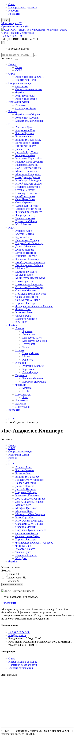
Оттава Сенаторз (25, 189)
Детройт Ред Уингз (26, 152)
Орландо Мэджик (25, 290)
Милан (26, 356)
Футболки (21, 92)
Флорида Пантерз (25, 215)
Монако (27, 387)
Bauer (18, 67)
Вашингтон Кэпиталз (28, 139)
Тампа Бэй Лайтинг (27, 205)
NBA (11, 227)
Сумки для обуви (25, 108)
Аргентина (21, 400)
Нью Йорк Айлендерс (28, 180)
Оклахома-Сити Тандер (29, 287)
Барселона (28, 369)
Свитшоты (21, 86)
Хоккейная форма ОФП (29, 76)
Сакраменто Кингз (26, 296)
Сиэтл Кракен (23, 202)
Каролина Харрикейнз (28, 158)
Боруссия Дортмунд (34, 381)
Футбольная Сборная (27, 114)
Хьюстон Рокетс (25, 312)
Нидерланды (23, 394)
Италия (19, 350)
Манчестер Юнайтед (34, 340)
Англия (19, 328)
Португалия (22, 406)
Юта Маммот (23, 224)
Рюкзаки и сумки (18, 101)
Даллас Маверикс (25, 246)
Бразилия (20, 403)
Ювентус (27, 359)
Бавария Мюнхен (32, 378)
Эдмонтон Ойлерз (26, 221)
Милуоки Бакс (24, 274)
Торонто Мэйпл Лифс (28, 208)
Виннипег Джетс (25, 145)
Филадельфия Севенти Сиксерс (34, 306)
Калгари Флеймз (25, 155)
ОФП (11, 73)
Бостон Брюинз (24, 133)
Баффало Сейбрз (25, 130)
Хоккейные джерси (26, 98)
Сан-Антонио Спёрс (27, 299)
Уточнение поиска (12, 584)
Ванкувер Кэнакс (25, 136)
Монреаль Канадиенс (28, 174)
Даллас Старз (23, 149)
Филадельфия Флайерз (28, 211)
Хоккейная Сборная (27, 117)
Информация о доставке (22, 7)
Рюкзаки (20, 105)
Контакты (14, 13)
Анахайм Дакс (24, 127)
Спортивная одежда (20, 83)
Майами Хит (23, 268)
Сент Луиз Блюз (25, 199)
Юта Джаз (21, 321)
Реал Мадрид (30, 372)
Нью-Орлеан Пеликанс (29, 284)
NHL (11, 123)
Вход (5, 20)
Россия (12, 111)
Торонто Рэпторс (25, 303)
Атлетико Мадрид (33, 365)
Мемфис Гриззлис (26, 271)
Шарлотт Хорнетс (26, 318)
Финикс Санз (23, 309)
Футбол (12, 325)
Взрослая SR (13, 581)
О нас (11, 4)
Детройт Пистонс (25, 252)
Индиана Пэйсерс (26, 255)
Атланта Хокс (23, 230)
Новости (13, 10)
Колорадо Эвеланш (26, 164)
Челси (25, 347)
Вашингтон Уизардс (27, 240)
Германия (21, 375)
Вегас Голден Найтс (27, 142)
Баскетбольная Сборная (29, 120)
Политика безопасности (22, 664)
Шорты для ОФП (25, 79)
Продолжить (8, 602)
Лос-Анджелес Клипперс (30, 262)
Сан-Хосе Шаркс (25, 196)
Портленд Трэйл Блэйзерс (30, 293)
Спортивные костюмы (28, 89)
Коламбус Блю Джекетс (29, 161)
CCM (18, 70)
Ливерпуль (28, 334)
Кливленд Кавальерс (27, 259)
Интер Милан (30, 353)
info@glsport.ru (17, 635)
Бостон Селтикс (24, 233)
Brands (12, 64)
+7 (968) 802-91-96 (12, 35)
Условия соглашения (20, 667)
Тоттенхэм (28, 343)
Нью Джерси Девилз (27, 177)
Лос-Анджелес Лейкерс (29, 265)
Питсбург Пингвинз (27, 193)
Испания (20, 362)
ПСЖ (25, 391)
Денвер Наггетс (24, 249)
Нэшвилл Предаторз (27, 186)
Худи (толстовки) (25, 95)
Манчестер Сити (32, 337)
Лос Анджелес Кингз (28, 167)
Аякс (25, 397)
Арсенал (27, 331)
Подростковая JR (15, 577)
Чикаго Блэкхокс (25, 218)
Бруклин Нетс (23, 237)
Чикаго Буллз (23, 315)
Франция (20, 384)
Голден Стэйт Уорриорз (29, 243)
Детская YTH (13, 574)
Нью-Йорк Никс (25, 281)
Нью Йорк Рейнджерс (28, 183)
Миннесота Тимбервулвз (30, 277)
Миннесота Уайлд (26, 171)
